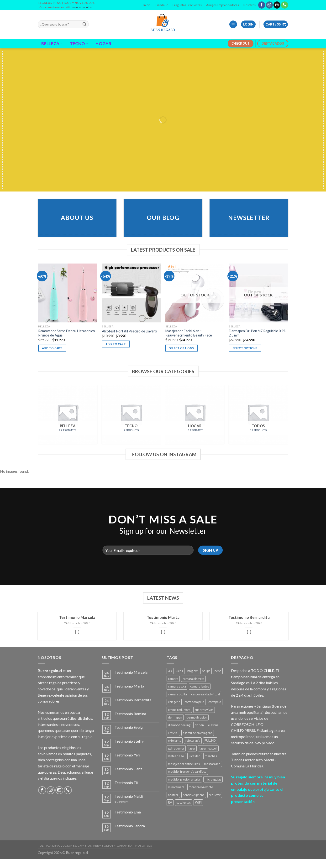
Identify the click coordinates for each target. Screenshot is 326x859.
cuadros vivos (204, 710)
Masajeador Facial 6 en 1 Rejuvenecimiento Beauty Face (188, 333)
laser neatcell (208, 748)
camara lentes (199, 686)
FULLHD (210, 740)
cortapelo (214, 702)
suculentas (183, 802)
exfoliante (174, 740)
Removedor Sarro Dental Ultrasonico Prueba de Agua (66, 333)
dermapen (175, 717)
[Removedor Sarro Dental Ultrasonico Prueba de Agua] (67, 293)
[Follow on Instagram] (269, 5)
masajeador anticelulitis (184, 764)
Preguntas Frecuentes (187, 5)
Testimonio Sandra (130, 825)
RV (170, 802)
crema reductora (179, 710)
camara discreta (193, 679)
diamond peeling (179, 725)
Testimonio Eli (126, 782)
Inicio (146, 5)
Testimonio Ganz (128, 768)
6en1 (179, 671)
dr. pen (199, 725)
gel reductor (176, 748)
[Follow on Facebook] (261, 5)
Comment (121, 801)
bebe (218, 671)
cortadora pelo (194, 702)
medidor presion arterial (184, 779)
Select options (181, 348)
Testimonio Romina (130, 713)
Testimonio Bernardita (249, 617)
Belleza (50, 43)
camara (173, 679)
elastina (213, 725)
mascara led (212, 764)
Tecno (77, 43)
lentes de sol (176, 756)
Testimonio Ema (128, 812)
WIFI (198, 802)
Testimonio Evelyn (129, 727)
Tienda (160, 5)
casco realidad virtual (205, 694)
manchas (211, 756)
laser (192, 748)
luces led (194, 756)
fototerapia (192, 740)
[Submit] (84, 24)
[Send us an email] (276, 5)
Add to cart (52, 348)
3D (170, 671)
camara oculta (177, 694)
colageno (174, 702)
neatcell (173, 795)
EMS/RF (173, 733)
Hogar (103, 43)
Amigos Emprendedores (222, 5)
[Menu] (233, 24)
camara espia (177, 686)
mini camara (176, 787)
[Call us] (284, 5)
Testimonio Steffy (129, 741)
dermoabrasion (196, 717)
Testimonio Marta (163, 617)
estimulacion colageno (197, 733)
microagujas (213, 779)
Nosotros (249, 5)
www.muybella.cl (83, 7)
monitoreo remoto (201, 787)
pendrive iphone (194, 795)
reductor (215, 795)
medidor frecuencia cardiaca (187, 771)
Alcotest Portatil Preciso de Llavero (129, 331)
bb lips (206, 671)
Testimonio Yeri (127, 755)
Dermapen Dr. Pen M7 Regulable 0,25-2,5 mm (258, 333)
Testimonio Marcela (77, 617)
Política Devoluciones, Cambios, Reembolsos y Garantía (85, 845)
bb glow (192, 671)
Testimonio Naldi (129, 796)
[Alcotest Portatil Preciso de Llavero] (131, 293)
